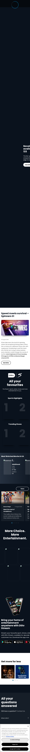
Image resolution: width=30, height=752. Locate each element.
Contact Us (21, 711)
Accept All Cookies (15, 749)
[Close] (28, 726)
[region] (15, 738)
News (22, 489)
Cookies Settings (15, 739)
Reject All (15, 744)
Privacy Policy (10, 736)
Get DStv (20, 165)
